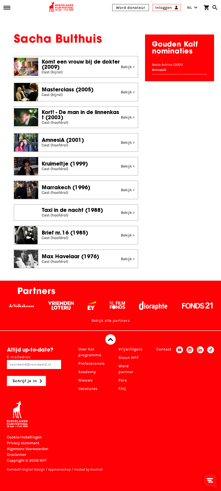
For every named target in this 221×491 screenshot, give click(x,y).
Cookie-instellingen (24, 437)
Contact (164, 349)
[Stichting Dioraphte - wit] (146, 305)
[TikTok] (210, 370)
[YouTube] (179, 370)
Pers (122, 380)
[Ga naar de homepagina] (61, 7)
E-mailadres (18, 357)
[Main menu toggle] (6, 7)
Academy (87, 371)
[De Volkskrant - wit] (14, 305)
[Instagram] (189, 370)
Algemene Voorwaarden (27, 448)
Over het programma (89, 352)
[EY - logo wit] (84, 305)
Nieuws (85, 380)
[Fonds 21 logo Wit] (190, 305)
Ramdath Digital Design (26, 469)
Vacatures (88, 388)
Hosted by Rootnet (88, 469)
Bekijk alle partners (111, 320)
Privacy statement (23, 443)
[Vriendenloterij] (53, 305)
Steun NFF (128, 357)
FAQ (122, 388)
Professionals (91, 363)
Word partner (125, 369)
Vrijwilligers (130, 349)
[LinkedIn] (200, 370)
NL (189, 7)
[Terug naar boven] (110, 339)
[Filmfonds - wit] (110, 305)
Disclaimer (16, 454)
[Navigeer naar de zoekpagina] (215, 7)
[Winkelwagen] (206, 7)
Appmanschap (59, 469)
